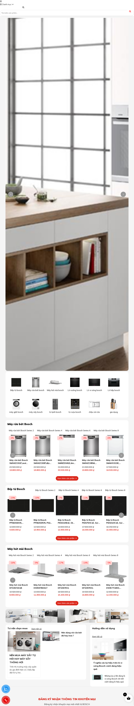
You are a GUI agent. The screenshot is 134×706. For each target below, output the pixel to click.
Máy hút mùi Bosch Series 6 (77, 555)
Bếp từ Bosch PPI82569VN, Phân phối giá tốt (18, 523)
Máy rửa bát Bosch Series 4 (49, 430)
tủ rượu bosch (75, 412)
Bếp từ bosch (16, 390)
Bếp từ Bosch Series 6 (92, 490)
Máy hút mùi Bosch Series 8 (105, 555)
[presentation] (10, 194)
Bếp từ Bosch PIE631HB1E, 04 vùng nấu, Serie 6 (42, 523)
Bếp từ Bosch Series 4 (68, 490)
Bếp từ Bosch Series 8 (115, 490)
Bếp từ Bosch (16, 489)
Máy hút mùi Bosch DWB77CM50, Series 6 (91, 588)
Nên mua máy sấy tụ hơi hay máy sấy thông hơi (23, 659)
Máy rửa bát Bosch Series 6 (77, 430)
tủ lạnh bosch (55, 412)
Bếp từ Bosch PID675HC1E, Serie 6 (67, 523)
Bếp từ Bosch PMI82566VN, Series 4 (112, 523)
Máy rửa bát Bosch (19, 424)
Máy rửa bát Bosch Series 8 (106, 430)
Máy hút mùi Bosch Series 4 (49, 555)
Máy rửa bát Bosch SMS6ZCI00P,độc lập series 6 (18, 463)
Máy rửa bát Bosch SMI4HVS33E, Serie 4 (91, 463)
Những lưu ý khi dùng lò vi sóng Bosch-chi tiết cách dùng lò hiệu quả (115, 679)
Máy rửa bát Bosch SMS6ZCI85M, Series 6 (67, 463)
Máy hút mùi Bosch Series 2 (21, 555)
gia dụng (114, 412)
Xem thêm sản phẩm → (67, 478)
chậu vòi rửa (94, 412)
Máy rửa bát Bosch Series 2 (21, 430)
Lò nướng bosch (75, 390)
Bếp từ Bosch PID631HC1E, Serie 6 (91, 523)
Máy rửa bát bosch (35, 390)
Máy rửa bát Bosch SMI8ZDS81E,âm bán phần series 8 (43, 463)
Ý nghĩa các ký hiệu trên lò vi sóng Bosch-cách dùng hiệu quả (107, 665)
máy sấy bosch (36, 412)
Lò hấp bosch (114, 390)
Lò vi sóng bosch (94, 390)
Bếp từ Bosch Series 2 (45, 490)
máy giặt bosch (16, 412)
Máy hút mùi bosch (55, 390)
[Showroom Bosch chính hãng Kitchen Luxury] (11, 8)
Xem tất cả (36, 629)
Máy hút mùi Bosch (20, 549)
